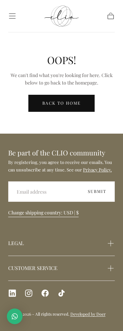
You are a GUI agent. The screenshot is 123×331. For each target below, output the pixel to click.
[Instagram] (28, 293)
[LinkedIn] (12, 293)
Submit (97, 191)
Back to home (61, 103)
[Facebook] (45, 293)
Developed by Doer (88, 314)
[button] (12, 16)
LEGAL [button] (16, 243)
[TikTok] (61, 293)
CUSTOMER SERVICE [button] (32, 268)
